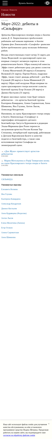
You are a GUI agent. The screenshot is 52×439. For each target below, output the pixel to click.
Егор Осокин (7, 228)
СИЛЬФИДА (7, 179)
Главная (4, 10)
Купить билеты (26, 3)
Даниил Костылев (9, 208)
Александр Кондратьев (11, 204)
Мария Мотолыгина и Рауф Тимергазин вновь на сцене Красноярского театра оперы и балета (25, 162)
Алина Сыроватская (10, 232)
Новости (13, 10)
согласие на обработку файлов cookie (19, 435)
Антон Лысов (7, 218)
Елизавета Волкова (9, 189)
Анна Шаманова (8, 237)
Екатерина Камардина (10, 199)
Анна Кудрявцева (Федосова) (14, 213)
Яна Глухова (6, 194)
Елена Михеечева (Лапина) (13, 223)
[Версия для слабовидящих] (47, 3)
